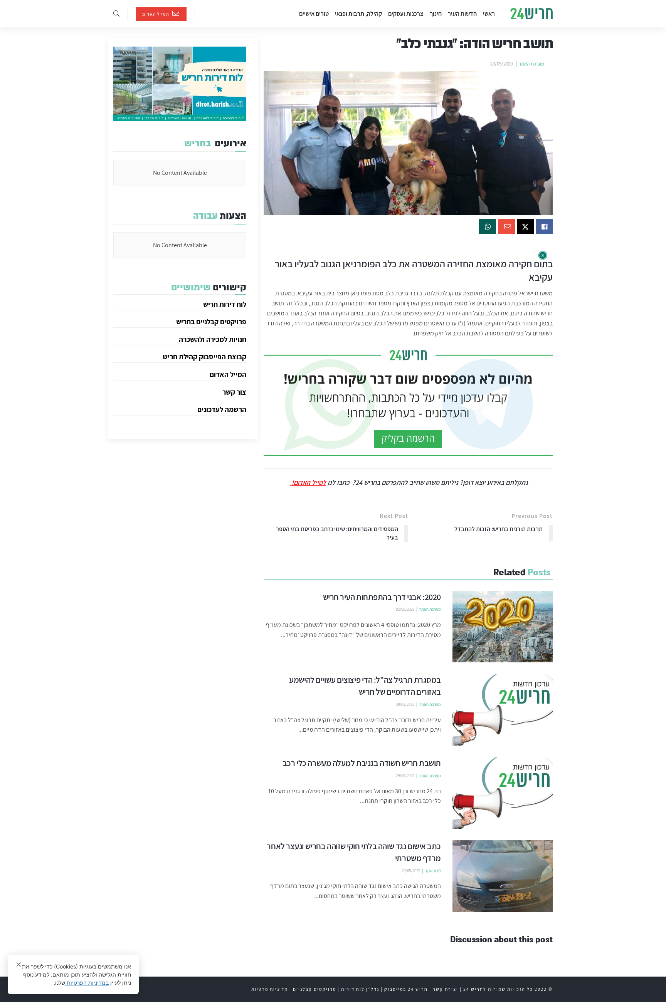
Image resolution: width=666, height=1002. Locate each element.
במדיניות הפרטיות (87, 982)
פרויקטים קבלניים (314, 989)
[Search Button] (116, 13)
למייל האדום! (308, 482)
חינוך (436, 14)
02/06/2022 (405, 609)
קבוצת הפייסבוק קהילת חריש (204, 356)
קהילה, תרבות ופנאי (358, 14)
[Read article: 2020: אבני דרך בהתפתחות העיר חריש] (502, 627)
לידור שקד (433, 870)
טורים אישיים (314, 14)
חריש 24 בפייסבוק (406, 989)
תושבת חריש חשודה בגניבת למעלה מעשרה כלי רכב (362, 762)
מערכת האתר (531, 63)
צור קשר (234, 392)
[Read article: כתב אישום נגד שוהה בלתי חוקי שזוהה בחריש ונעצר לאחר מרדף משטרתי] (502, 876)
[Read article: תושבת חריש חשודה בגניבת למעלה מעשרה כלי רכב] (502, 793)
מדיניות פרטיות (269, 989)
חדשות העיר (462, 14)
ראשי (489, 14)
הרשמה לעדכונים (221, 409)
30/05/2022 (405, 704)
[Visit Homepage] (531, 14)
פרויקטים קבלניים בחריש (211, 321)
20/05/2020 (501, 63)
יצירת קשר (445, 989)
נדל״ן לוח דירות (360, 989)
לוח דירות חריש (224, 304)
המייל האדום (156, 14)
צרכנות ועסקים (406, 14)
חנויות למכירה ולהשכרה (212, 339)
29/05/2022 (405, 775)
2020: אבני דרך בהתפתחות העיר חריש (382, 596)
